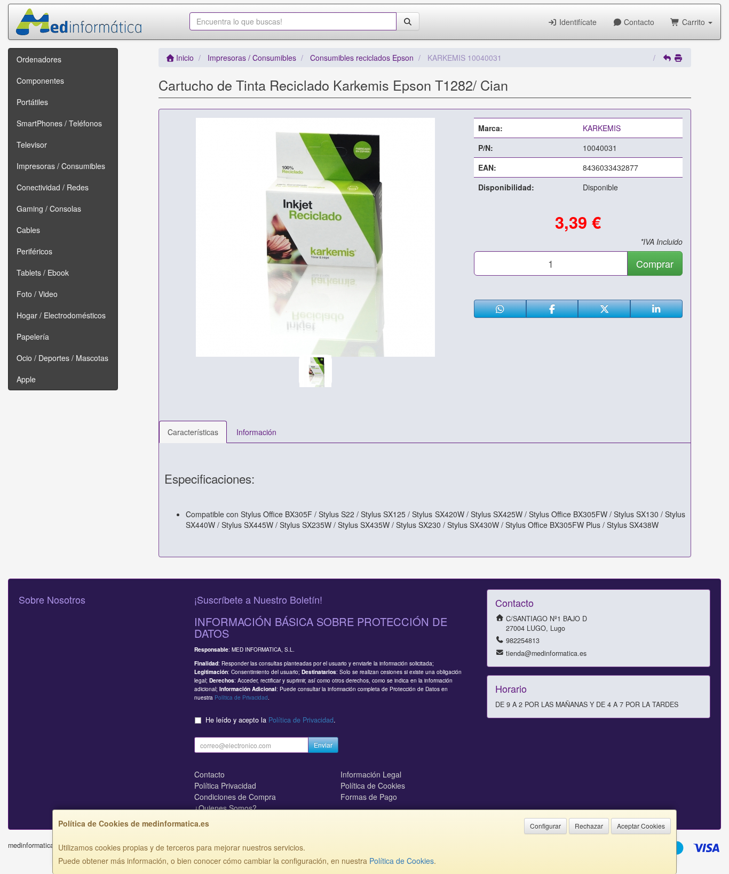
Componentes (40, 80)
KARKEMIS (602, 128)
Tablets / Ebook (43, 272)
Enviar (323, 744)
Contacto (638, 22)
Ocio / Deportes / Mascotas (62, 357)
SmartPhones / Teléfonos (59, 123)
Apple (26, 379)
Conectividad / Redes (53, 187)
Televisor (32, 144)
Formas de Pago (368, 796)
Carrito (693, 22)
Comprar (654, 263)
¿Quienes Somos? (225, 808)
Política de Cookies (401, 860)
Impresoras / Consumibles (61, 166)
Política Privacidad (225, 785)
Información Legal (370, 774)
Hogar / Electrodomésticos (61, 315)
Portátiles (32, 102)
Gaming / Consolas (49, 208)
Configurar (545, 825)
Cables (28, 229)
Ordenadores (39, 59)
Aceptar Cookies (641, 825)
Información (256, 432)
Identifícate (577, 22)
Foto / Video (37, 293)
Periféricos (34, 251)
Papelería (33, 336)
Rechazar (589, 825)
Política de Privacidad (241, 697)
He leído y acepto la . (270, 720)
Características (193, 432)
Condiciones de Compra (235, 796)
